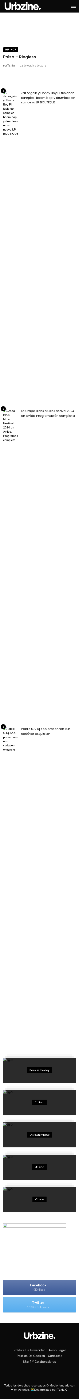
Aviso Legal (57, 1350)
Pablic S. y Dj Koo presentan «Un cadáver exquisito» (45, 731)
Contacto (55, 1356)
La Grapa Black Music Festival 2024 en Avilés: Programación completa (48, 413)
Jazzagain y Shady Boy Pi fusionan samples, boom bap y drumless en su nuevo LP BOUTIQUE (48, 97)
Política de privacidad (29, 1350)
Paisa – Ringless (19, 57)
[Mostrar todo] (39, 1070)
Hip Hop (10, 49)
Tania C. (62, 1389)
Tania (11, 65)
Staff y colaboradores (39, 1362)
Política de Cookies (31, 1356)
